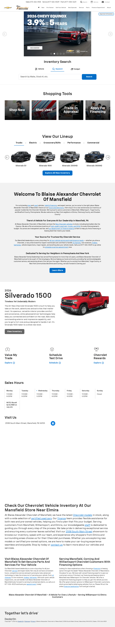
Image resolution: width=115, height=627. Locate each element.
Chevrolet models (82, 515)
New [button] (43, 7)
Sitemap (27, 621)
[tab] (39, 69)
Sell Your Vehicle (61, 7)
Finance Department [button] (98, 7)
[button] (51, 53)
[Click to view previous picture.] (4, 34)
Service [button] (81, 7)
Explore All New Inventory (57, 173)
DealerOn (21, 621)
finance (61, 518)
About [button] (109, 7)
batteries (17, 245)
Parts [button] (88, 7)
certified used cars (41, 518)
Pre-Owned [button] (49, 7)
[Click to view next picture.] (110, 34)
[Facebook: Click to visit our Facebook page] (53, 423)
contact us (57, 545)
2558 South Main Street (79, 532)
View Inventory (14, 332)
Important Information (106, 13)
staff (87, 525)
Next (108, 157)
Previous (7, 157)
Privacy (33, 621)
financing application (71, 586)
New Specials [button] (72, 7)
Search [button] (89, 77)
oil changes (77, 243)
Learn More (57, 270)
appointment (31, 584)
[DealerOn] (10, 619)
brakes (94, 243)
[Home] (38, 7)
